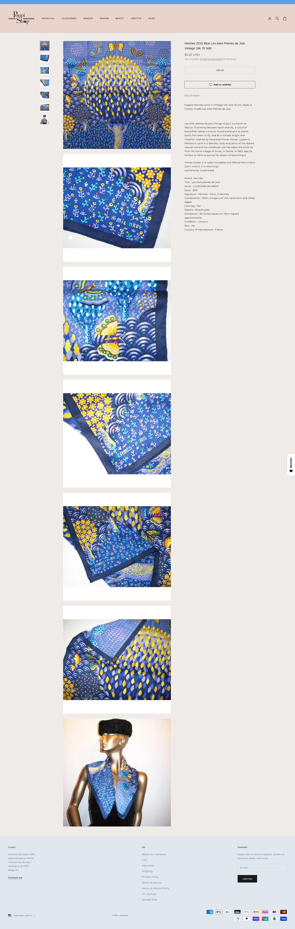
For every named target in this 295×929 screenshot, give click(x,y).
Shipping (147, 871)
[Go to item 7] (45, 119)
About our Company (154, 854)
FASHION (104, 18)
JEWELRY (88, 18)
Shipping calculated (211, 58)
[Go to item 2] (45, 58)
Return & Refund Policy (156, 888)
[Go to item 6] (45, 107)
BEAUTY (120, 18)
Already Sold (149, 899)
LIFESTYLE (136, 18)
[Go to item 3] (45, 70)
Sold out (220, 70)
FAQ (144, 860)
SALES (151, 18)
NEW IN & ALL (48, 18)
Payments (148, 865)
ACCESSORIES (69, 18)
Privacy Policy (150, 876)
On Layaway (149, 894)
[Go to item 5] (45, 95)
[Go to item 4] (45, 82)
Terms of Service (152, 882)
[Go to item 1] (45, 46)
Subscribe (247, 879)
